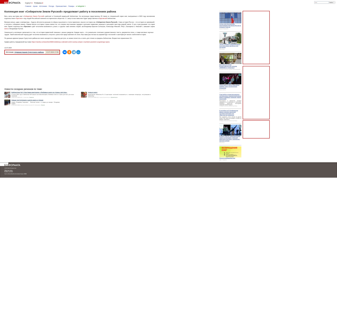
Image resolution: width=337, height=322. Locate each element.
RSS (25, 173)
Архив (35, 6)
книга (6, 29)
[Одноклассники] (69, 52)
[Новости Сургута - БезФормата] (10, 2)
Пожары (71, 6)
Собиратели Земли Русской (34, 16)
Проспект (19, 18)
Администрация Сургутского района (29, 52)
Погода (51, 6)
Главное (28, 6)
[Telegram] (74, 52)
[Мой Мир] (78, 52)
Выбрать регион (8, 171)
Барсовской (103, 18)
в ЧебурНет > (81, 6)
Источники (43, 6)
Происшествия (61, 6)
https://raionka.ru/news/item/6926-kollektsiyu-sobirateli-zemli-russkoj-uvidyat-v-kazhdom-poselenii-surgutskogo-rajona (71, 42)
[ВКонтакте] (65, 52)
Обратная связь (8, 170)
